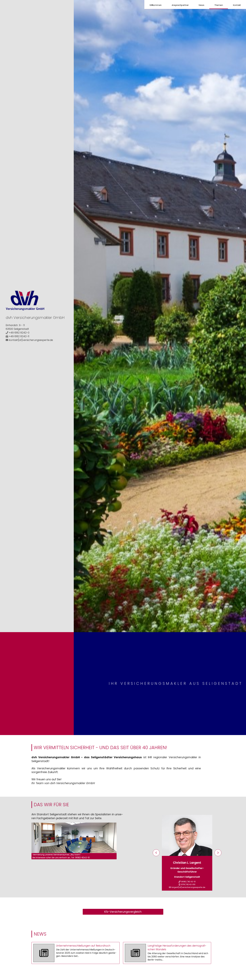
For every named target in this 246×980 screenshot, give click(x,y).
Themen (218, 5)
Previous (156, 852)
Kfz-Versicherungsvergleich (123, 912)
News (201, 5)
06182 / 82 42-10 (188, 881)
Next (218, 852)
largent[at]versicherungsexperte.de (188, 887)
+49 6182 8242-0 (19, 332)
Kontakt (237, 5)
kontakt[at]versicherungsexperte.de (31, 340)
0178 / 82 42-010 (188, 884)
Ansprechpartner (180, 5)
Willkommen (155, 5)
